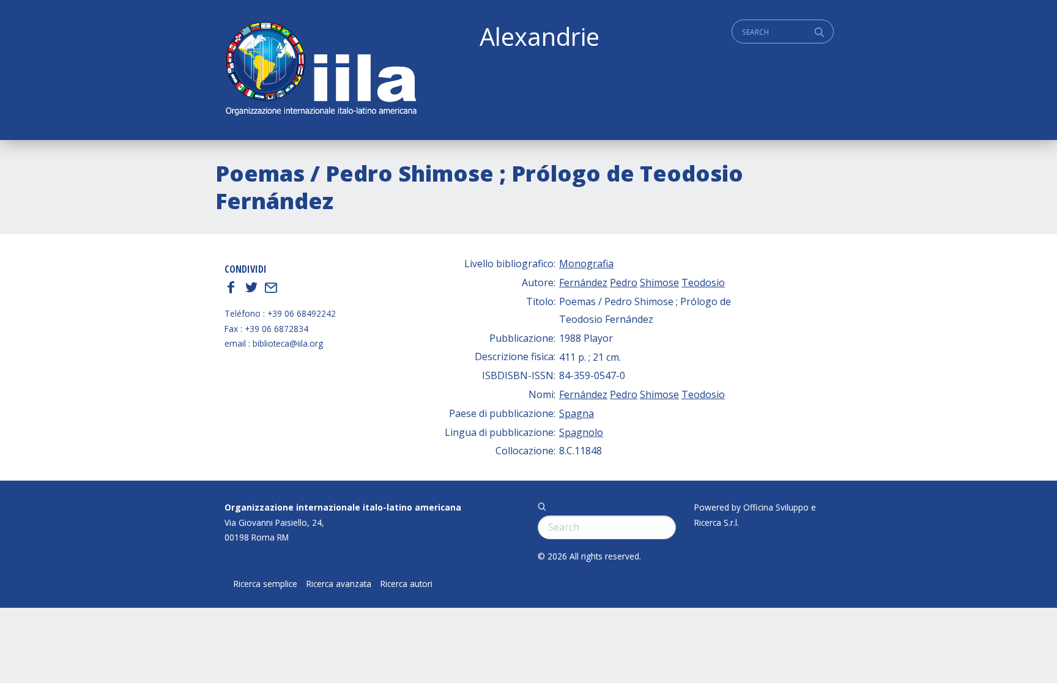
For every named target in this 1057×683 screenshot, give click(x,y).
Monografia (586, 263)
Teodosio (703, 282)
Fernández (583, 282)
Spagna (576, 413)
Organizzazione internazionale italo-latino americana (342, 507)
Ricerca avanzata (338, 584)
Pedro (623, 282)
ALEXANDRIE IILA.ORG (320, 70)
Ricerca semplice (265, 584)
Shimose (659, 282)
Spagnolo (581, 432)
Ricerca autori (406, 584)
